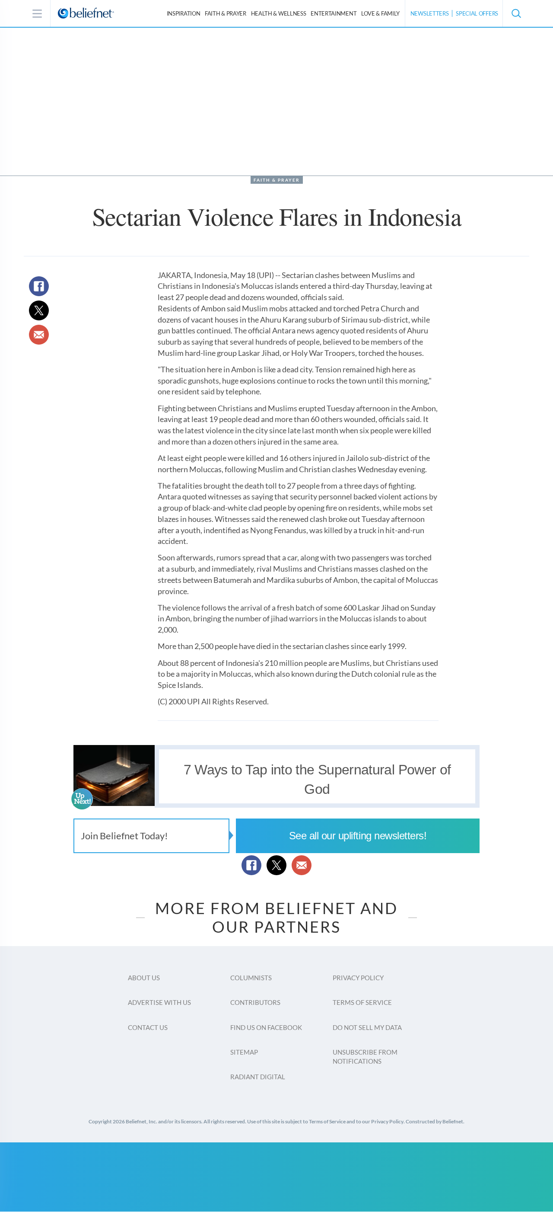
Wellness (278, 13)
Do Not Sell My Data (367, 1027)
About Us (144, 978)
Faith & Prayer (225, 13)
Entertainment (333, 13)
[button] (515, 13)
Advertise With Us (159, 1002)
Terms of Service (362, 1002)
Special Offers (477, 13)
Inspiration (183, 13)
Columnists (251, 978)
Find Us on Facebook (266, 1027)
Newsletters (429, 13)
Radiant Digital (257, 1077)
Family (380, 13)
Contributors (255, 1002)
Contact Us (148, 1027)
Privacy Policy (358, 978)
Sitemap (244, 1052)
